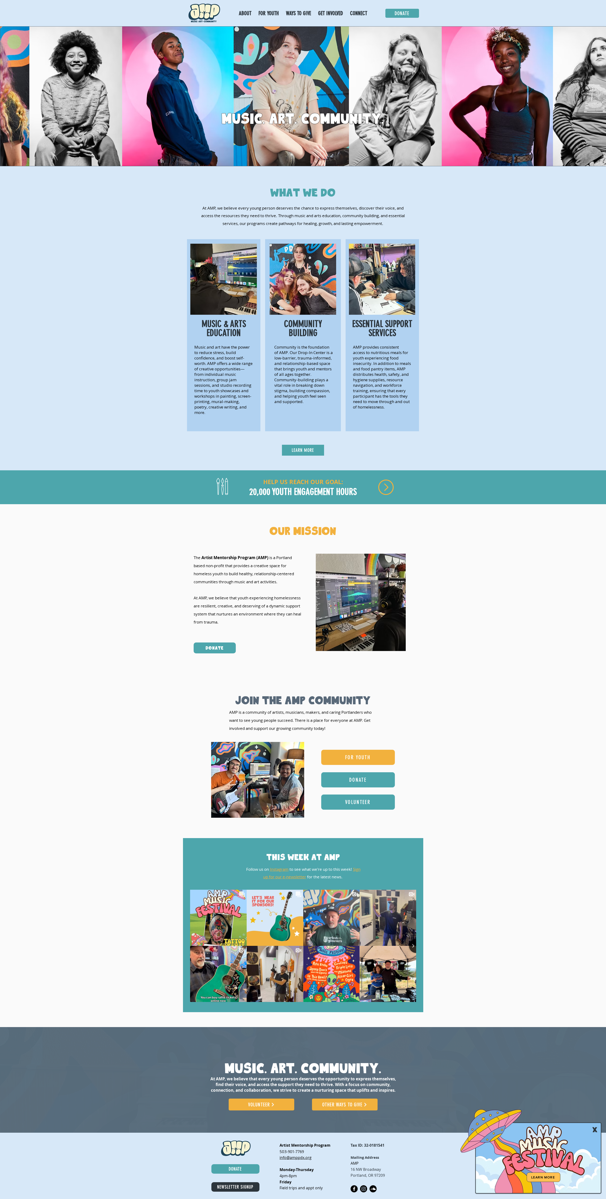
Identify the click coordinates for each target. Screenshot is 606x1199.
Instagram (279, 869)
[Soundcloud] (373, 1188)
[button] (331, 13)
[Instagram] (363, 1188)
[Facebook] (354, 1188)
